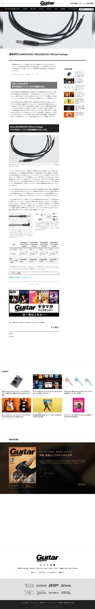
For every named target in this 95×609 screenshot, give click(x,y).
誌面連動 (63, 8)
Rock (43, 395)
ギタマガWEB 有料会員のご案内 (12, 8)
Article (56, 568)
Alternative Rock (37, 395)
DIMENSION (15, 322)
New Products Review (73, 8)
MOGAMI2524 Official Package (32, 322)
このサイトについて (53, 602)
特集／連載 (33, 8)
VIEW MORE (82, 484)
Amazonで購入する (16, 486)
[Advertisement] (47, 514)
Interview (41, 8)
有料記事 (25, 8)
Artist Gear (49, 8)
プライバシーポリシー (34, 602)
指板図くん (61, 572)
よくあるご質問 (24, 602)
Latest (6, 372)
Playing (50, 568)
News (56, 8)
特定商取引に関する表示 (69, 602)
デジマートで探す (16, 273)
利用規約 (60, 602)
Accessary (24, 49)
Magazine (15, 440)
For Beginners (52, 572)
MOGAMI (21, 322)
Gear (19, 49)
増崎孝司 (43, 322)
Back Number (42, 572)
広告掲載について (43, 602)
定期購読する (29, 486)
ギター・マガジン (12, 49)
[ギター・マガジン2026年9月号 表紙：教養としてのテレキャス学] (22, 482)
